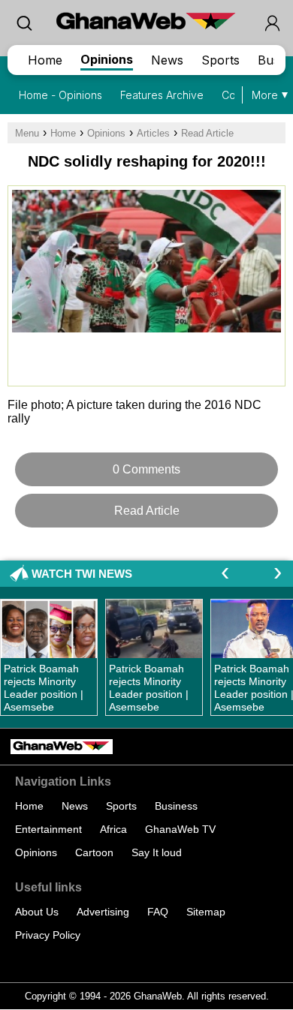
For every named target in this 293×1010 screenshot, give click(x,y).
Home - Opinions (60, 95)
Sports (220, 60)
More (265, 95)
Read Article (207, 133)
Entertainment (48, 829)
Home (45, 60)
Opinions (106, 59)
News (167, 60)
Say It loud (156, 852)
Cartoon (94, 852)
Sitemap (205, 912)
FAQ (157, 912)
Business (176, 806)
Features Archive (162, 95)
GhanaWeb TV (180, 829)
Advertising (103, 912)
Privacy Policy (47, 935)
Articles (153, 133)
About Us (37, 912)
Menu (27, 133)
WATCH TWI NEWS (82, 573)
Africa (113, 829)
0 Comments (146, 469)
